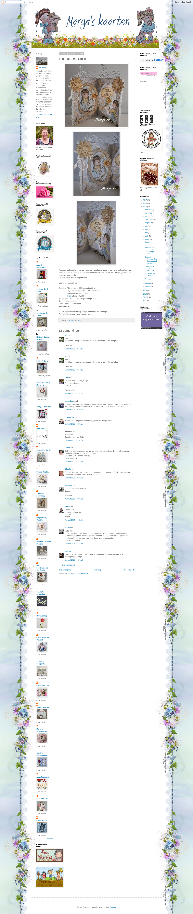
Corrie (67, 448)
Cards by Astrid (42, 686)
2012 (145, 297)
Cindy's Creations (43, 407)
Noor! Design (41, 428)
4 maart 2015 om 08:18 (74, 499)
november (149, 213)
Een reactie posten (69, 565)
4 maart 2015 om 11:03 (74, 520)
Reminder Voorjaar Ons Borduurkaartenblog (151, 260)
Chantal (68, 469)
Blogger (113, 907)
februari (148, 283)
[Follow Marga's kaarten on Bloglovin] (152, 61)
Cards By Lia (41, 821)
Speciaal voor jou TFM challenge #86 (150, 251)
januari (148, 286)
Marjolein (68, 485)
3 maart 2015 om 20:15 (74, 424)
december (149, 210)
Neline (67, 507)
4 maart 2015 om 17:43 (74, 544)
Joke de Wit (69, 417)
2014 (145, 291)
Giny (67, 378)
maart (147, 239)
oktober (148, 216)
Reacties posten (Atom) (79, 574)
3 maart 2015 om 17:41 (74, 349)
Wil (66, 335)
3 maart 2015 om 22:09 (74, 461)
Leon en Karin (42, 799)
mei (146, 233)
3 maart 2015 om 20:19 (74, 440)
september (149, 220)
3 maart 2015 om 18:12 (74, 393)
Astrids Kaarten (42, 707)
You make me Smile (150, 275)
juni (146, 229)
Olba (69, 296)
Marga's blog (41, 616)
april (147, 236)
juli (146, 226)
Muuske (68, 551)
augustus (148, 223)
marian (68, 528)
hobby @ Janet (42, 361)
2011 (145, 301)
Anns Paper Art (42, 777)
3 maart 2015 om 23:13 (74, 478)
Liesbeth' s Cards (43, 450)
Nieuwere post (65, 570)
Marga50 (42, 67)
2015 (145, 207)
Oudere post (129, 570)
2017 (145, 200)
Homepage (97, 570)
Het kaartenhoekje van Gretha (42, 568)
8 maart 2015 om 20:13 (74, 560)
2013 (145, 294)
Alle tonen (50, 838)
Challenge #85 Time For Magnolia (150, 268)
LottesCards (70, 401)
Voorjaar (148, 279)
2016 (145, 204)
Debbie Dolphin (42, 472)
